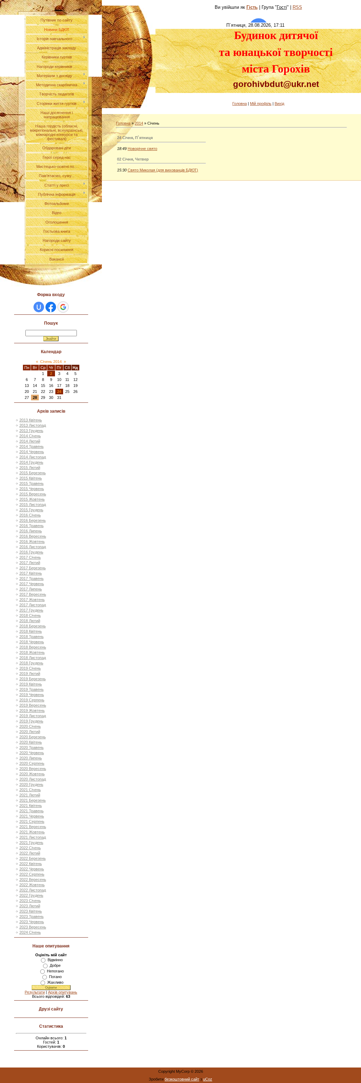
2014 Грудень (31, 462)
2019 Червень (31, 695)
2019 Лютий (29, 673)
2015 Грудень (31, 510)
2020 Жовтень (32, 774)
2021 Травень (31, 811)
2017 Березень (32, 568)
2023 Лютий (29, 906)
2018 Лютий (29, 621)
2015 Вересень (32, 494)
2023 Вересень (32, 927)
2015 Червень (31, 489)
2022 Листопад (32, 890)
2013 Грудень (31, 430)
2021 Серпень (31, 821)
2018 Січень (30, 615)
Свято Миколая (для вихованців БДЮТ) (163, 170)
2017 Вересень (32, 594)
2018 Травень (31, 636)
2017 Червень (31, 584)
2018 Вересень (32, 647)
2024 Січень (30, 932)
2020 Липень (30, 758)
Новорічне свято (142, 148)
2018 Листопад (32, 658)
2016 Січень (30, 515)
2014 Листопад (32, 457)
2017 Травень (31, 578)
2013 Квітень (30, 420)
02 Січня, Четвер (133, 159)
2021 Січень (30, 790)
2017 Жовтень (32, 599)
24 (59, 391)
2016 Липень (30, 531)
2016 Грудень (31, 552)
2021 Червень (31, 816)
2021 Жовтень (32, 832)
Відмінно (55, 960)
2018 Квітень (30, 631)
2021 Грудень (31, 842)
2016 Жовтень (32, 541)
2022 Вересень (32, 879)
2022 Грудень (31, 895)
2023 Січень (30, 901)
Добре (55, 965)
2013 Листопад (32, 425)
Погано (55, 977)
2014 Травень (31, 446)
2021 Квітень (30, 805)
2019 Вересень (32, 705)
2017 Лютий (29, 563)
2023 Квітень (30, 911)
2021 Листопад (32, 837)
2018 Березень (32, 626)
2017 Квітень (30, 573)
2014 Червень (31, 452)
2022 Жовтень (32, 885)
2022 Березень (32, 858)
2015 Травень (31, 483)
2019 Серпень (31, 700)
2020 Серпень (31, 763)
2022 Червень (31, 869)
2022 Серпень (31, 874)
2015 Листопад (32, 504)
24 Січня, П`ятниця (135, 138)
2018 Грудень (31, 663)
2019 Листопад (32, 716)
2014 (139, 123)
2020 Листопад (32, 779)
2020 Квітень (30, 742)
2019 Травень (31, 689)
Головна (239, 103)
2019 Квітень (30, 684)
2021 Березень (32, 800)
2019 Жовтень (32, 710)
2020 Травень (31, 747)
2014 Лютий (29, 441)
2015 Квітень (30, 478)
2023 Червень (31, 922)
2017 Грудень (31, 610)
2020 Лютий (29, 732)
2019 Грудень (31, 721)
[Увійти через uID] (38, 307)
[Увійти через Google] (63, 307)
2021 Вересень (32, 827)
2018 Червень (31, 642)
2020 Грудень (31, 784)
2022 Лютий (29, 853)
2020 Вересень (32, 768)
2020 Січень (30, 726)
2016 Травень (31, 526)
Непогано (55, 971)
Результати (35, 992)
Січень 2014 (51, 361)
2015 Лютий (29, 467)
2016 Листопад (32, 547)
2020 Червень (31, 753)
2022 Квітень (30, 864)
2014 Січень (30, 436)
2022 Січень (30, 848)
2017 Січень (30, 557)
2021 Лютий (29, 795)
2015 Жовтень (32, 499)
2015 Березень (32, 473)
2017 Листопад (32, 605)
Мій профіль (260, 103)
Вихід (279, 103)
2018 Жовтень (32, 652)
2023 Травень (31, 916)
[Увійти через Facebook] (50, 307)
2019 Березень (32, 679)
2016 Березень (32, 520)
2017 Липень (30, 589)
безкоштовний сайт (182, 1079)
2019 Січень (30, 668)
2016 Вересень (32, 536)
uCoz (207, 1079)
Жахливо (55, 982)
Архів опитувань (62, 992)
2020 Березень (32, 737)
